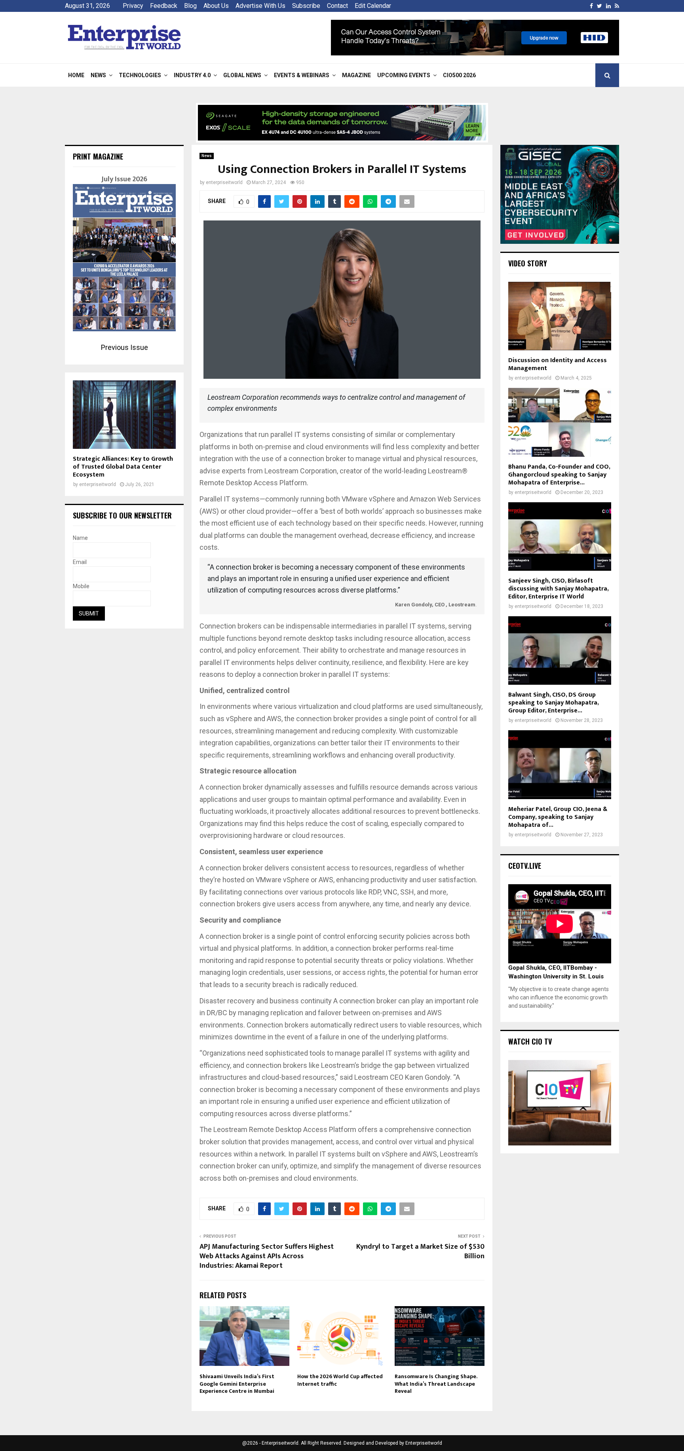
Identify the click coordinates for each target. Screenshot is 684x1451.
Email (80, 562)
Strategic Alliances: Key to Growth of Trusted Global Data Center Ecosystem (123, 467)
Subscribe (306, 5)
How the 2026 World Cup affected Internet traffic (340, 1380)
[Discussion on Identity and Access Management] (559, 316)
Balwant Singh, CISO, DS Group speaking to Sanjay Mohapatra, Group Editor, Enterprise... (553, 702)
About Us (216, 5)
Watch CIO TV (530, 1041)
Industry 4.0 (192, 75)
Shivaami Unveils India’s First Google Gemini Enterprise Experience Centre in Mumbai (237, 1383)
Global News (242, 75)
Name (80, 538)
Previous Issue (124, 347)
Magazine (356, 75)
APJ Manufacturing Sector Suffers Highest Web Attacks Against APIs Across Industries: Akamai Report (267, 1256)
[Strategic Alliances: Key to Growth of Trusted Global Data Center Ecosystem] (124, 414)
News (98, 75)
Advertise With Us (260, 5)
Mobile (81, 586)
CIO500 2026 (459, 75)
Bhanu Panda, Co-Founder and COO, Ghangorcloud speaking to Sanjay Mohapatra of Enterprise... (559, 475)
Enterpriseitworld (423, 1443)
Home (76, 75)
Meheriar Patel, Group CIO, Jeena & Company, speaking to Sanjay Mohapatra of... (557, 817)
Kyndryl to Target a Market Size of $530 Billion (420, 1251)
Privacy (133, 5)
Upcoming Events (403, 75)
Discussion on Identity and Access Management (557, 364)
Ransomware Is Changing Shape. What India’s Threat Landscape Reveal (436, 1383)
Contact (337, 5)
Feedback (163, 5)
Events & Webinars (301, 75)
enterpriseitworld (224, 182)
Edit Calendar (373, 5)
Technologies (140, 75)
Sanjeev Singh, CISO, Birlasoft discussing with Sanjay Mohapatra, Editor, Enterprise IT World (558, 588)
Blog (190, 5)
